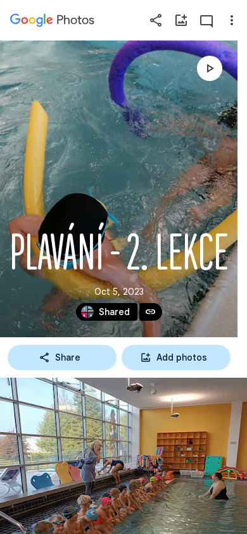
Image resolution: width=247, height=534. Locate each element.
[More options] (231, 20)
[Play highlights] (209, 68)
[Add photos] (181, 20)
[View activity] (206, 20)
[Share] (155, 20)
